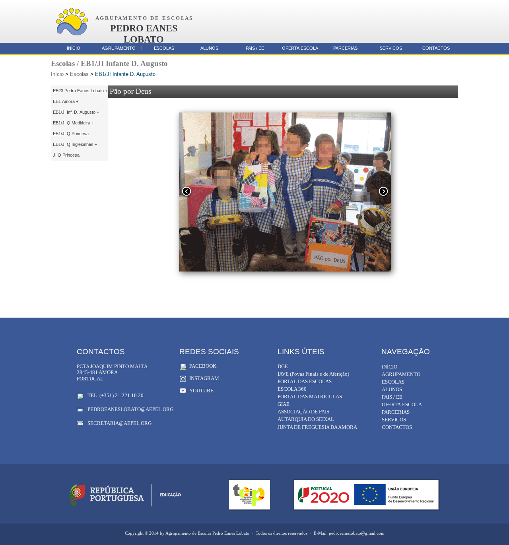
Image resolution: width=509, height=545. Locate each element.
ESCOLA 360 (292, 389)
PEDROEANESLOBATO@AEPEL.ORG (130, 409)
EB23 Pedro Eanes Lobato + (80, 90)
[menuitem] (79, 90)
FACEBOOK (202, 366)
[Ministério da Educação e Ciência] (125, 507)
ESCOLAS (164, 48)
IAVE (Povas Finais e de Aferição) (313, 374)
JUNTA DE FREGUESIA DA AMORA (317, 427)
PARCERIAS (345, 48)
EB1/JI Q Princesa (71, 133)
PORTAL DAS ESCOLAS (305, 381)
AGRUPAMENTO (119, 48)
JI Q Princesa (66, 155)
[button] (186, 196)
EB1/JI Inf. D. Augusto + (76, 112)
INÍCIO (73, 48)
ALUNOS (209, 48)
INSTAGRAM (204, 378)
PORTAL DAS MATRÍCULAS (310, 397)
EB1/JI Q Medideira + (73, 122)
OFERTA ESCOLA (300, 48)
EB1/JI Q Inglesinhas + (75, 144)
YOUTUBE (201, 391)
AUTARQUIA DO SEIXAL (306, 419)
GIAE (283, 404)
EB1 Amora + (65, 101)
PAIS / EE (255, 48)
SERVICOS (391, 48)
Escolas (79, 74)
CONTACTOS (436, 48)
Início (57, 74)
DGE (283, 366)
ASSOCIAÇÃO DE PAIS (303, 412)
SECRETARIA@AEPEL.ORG (119, 423)
